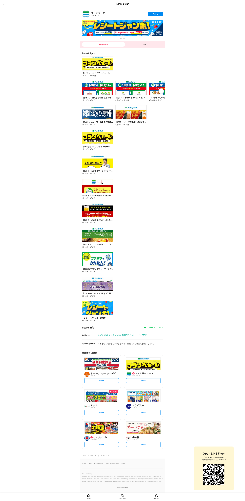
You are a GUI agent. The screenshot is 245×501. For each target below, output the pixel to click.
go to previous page (4, 4)
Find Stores (122, 498)
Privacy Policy (98, 463)
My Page (156, 498)
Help (90, 463)
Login (123, 463)
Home (89, 498)
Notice (84, 463)
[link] (86, 14)
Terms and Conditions (112, 463)
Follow (155, 14)
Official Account (154, 327)
